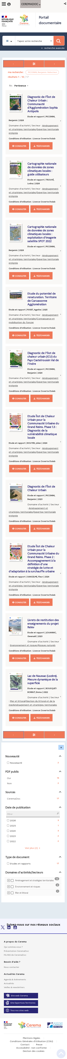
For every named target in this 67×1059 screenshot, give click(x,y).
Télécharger (43, 145)
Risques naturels (46, 645)
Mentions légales (31, 1037)
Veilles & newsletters (14, 987)
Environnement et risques (23, 645)
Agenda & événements (15, 979)
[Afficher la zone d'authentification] (11, 3)
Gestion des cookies (33, 1050)
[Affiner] (34, 63)
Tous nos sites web (19, 1010)
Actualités (9, 983)
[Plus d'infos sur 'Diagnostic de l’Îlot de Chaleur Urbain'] (17, 492)
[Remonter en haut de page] (61, 1053)
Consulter (20, 145)
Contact (25, 1044)
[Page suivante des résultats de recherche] (54, 63)
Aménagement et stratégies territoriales (35, 704)
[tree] (33, 887)
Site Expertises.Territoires (22, 1002)
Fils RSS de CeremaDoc (15, 954)
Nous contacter (11, 967)
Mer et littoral (17, 701)
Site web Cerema (19, 995)
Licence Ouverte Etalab (44, 138)
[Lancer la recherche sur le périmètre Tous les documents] (59, 41)
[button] (65, 3)
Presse (39, 1044)
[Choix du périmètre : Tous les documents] (8, 41)
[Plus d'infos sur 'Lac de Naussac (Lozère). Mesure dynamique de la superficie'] (17, 681)
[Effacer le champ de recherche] (51, 41)
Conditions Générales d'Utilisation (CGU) (31, 1041)
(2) (31, 847)
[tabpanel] (33, 480)
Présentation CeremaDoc (16, 950)
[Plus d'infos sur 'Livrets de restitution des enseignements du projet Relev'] (17, 625)
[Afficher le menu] (4, 4)
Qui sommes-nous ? (13, 946)
